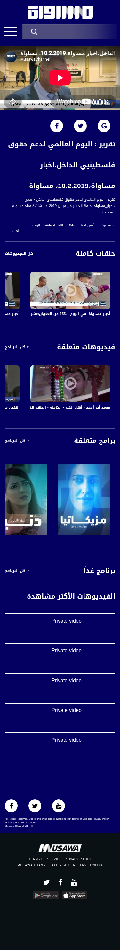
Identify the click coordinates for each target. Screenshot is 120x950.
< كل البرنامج (17, 347)
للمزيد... (14, 231)
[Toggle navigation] (10, 31)
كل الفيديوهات (19, 253)
